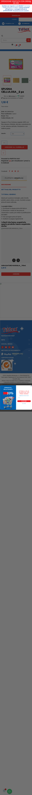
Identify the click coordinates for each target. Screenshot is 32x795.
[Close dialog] (31, 386)
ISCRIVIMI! (24, 401)
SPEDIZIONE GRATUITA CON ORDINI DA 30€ (16, 2)
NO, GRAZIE (24, 403)
